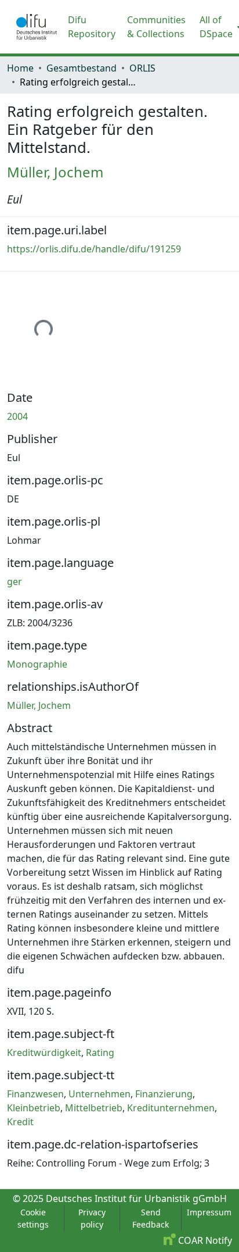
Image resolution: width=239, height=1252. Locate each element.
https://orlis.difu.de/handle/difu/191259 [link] (94, 248)
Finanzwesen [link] (35, 1093)
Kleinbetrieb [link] (33, 1107)
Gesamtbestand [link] (81, 68)
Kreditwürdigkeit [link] (44, 1052)
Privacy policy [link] (92, 1218)
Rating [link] (100, 1052)
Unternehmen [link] (99, 1093)
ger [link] (14, 581)
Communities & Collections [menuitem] (156, 26)
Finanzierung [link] (164, 1093)
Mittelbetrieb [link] (93, 1107)
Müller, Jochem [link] (55, 171)
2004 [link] (17, 416)
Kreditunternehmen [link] (171, 1107)
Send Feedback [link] (150, 1218)
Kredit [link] (20, 1121)
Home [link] (20, 68)
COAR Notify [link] (204, 1240)
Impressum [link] (209, 1212)
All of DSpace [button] (216, 26)
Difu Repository (91, 26)
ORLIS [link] (142, 68)
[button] (37, 26)
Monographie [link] (37, 664)
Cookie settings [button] (33, 1218)
